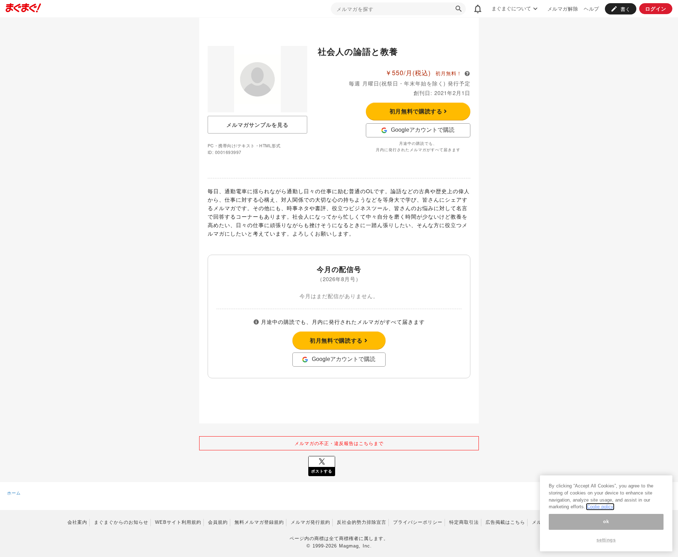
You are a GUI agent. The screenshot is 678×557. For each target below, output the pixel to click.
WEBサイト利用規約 (178, 522)
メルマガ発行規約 (310, 522)
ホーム (14, 493)
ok (606, 521)
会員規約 (218, 522)
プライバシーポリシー (417, 522)
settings (605, 540)
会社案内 (77, 522)
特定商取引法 (464, 522)
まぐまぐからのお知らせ (121, 522)
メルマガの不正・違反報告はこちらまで (339, 443)
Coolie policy (600, 506)
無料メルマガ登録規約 (259, 522)
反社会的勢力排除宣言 (361, 522)
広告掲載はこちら (505, 522)
